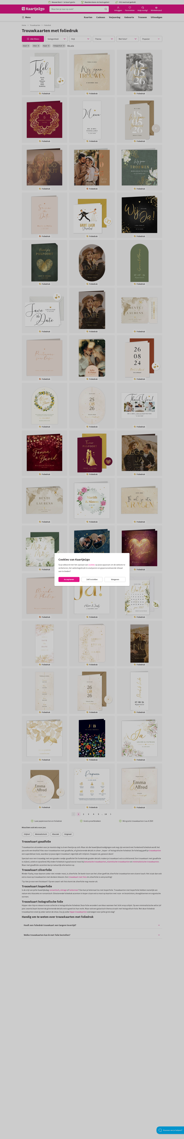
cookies (91, 564)
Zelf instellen (92, 579)
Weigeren (115, 579)
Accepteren (69, 579)
